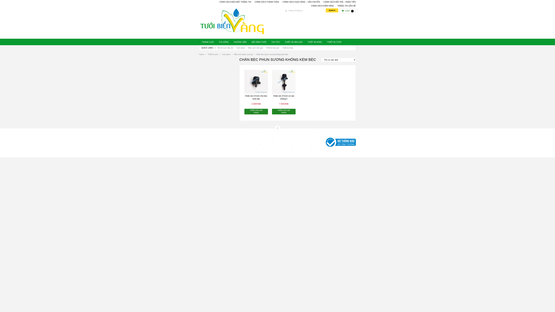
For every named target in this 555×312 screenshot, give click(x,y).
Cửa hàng (293, 145)
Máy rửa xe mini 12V (253, 149)
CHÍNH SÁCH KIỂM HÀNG (322, 6)
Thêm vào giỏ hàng (256, 111)
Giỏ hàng (237, 149)
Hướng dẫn (240, 42)
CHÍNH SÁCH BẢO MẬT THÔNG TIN (235, 2)
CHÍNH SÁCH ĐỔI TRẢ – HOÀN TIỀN (339, 2)
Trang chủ (208, 42)
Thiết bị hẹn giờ (294, 42)
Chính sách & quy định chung (259, 137)
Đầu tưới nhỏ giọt (255, 48)
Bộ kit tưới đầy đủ (225, 48)
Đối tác (317, 145)
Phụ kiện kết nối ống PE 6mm (278, 149)
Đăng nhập (305, 145)
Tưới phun (240, 48)
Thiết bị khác (315, 42)
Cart (349, 11)
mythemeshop (214, 143)
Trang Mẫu (294, 153)
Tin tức (275, 42)
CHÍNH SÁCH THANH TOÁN (267, 2)
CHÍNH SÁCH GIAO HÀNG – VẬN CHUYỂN (301, 2)
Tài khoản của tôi (301, 149)
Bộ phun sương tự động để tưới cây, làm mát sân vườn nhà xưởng (288, 133)
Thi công (224, 42)
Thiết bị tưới (334, 42)
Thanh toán (317, 149)
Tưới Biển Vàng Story (311, 153)
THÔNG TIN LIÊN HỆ (346, 6)
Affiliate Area (243, 133)
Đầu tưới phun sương (243, 54)
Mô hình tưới (259, 42)
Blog (254, 133)
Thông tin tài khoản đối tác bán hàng (271, 153)
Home (201, 54)
